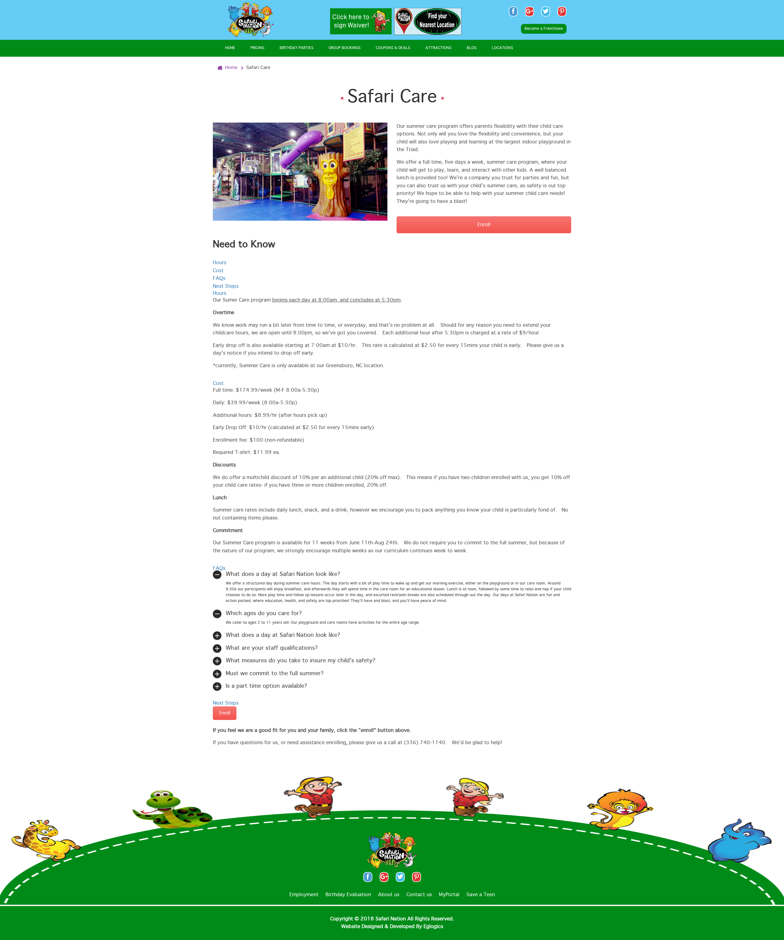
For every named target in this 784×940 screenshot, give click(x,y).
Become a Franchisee (544, 29)
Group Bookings (344, 48)
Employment (303, 894)
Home (230, 48)
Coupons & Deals (393, 48)
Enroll (483, 224)
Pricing (257, 48)
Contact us (419, 894)
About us (388, 894)
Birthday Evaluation (348, 894)
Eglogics (433, 926)
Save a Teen (480, 894)
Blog (472, 48)
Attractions (438, 48)
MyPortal (449, 894)
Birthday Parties (296, 48)
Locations (502, 48)
